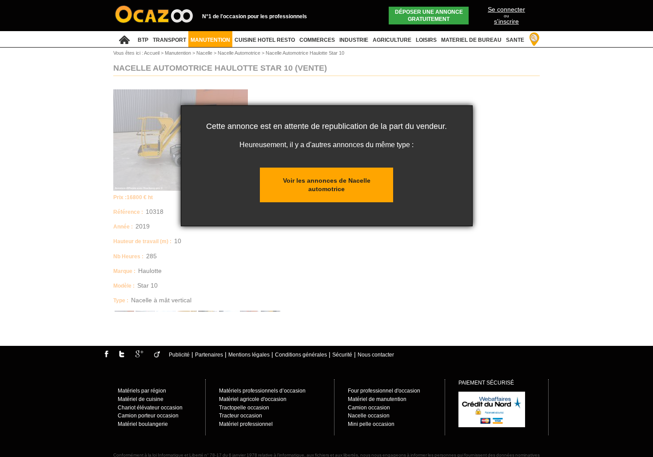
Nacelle (205, 53)
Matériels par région (142, 391)
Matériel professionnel (246, 424)
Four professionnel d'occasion (384, 391)
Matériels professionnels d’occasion (262, 391)
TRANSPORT (169, 40)
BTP (143, 40)
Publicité (179, 355)
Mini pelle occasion (371, 424)
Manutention (178, 53)
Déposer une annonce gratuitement (429, 15)
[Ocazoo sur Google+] (139, 356)
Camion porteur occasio (146, 416)
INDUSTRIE (353, 40)
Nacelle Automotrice (240, 53)
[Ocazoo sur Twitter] (121, 356)
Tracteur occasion (240, 416)
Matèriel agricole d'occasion (253, 399)
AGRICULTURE (392, 40)
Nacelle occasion (369, 416)
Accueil (151, 53)
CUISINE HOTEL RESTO (265, 40)
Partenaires (209, 355)
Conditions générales (301, 355)
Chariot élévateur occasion (150, 408)
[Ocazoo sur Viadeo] (157, 356)
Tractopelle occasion (244, 408)
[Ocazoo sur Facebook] (106, 356)
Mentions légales (249, 355)
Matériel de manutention (377, 399)
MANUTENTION (210, 40)
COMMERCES (317, 40)
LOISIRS (426, 40)
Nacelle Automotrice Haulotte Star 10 (305, 53)
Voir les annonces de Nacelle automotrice (326, 184)
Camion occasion (369, 408)
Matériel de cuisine (140, 399)
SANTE (515, 40)
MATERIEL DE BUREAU (471, 40)
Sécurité (342, 355)
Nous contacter (376, 355)
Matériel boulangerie (143, 424)
